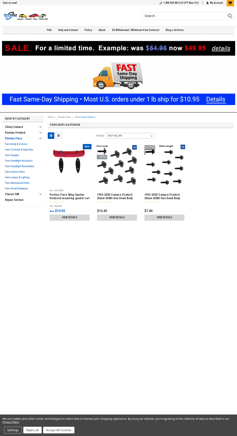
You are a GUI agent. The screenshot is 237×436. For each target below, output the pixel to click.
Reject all (32, 430)
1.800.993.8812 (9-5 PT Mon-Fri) (181, 2)
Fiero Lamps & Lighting (17, 177)
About (102, 30)
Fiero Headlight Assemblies (19, 166)
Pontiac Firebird (15, 132)
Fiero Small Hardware (16, 188)
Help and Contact (68, 30)
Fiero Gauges (12, 155)
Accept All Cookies (58, 430)
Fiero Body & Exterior (16, 144)
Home (51, 117)
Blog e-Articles (175, 30)
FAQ (49, 30)
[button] (118, 73)
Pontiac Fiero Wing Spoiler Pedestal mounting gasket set (69, 196)
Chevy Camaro (14, 127)
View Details (69, 217)
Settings (13, 430)
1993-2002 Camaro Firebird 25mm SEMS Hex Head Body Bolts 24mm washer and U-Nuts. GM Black (115, 196)
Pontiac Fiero (13, 138)
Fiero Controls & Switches (19, 149)
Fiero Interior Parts (15, 171)
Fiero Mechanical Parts (17, 183)
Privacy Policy (11, 422)
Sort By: (100, 135)
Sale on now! (10, 2)
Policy (88, 30)
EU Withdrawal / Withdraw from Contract (135, 30)
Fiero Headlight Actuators (19, 160)
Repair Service (14, 200)
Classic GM (12, 194)
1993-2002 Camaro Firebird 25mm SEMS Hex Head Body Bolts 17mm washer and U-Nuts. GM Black (162, 196)
